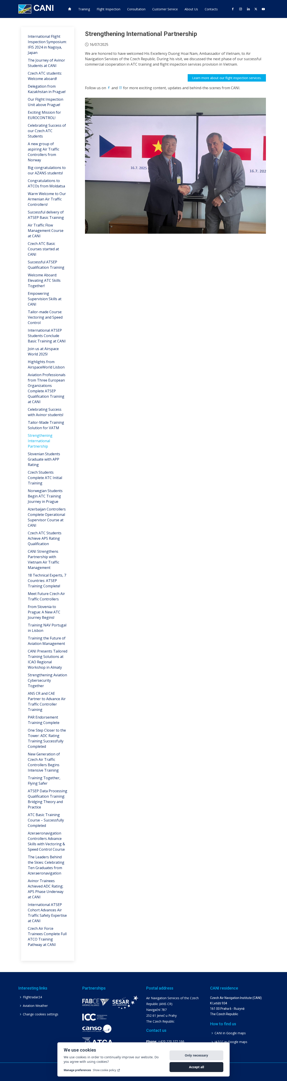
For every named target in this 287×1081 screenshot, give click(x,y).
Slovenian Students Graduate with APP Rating (44, 459)
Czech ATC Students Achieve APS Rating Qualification (44, 538)
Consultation (136, 9)
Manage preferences (77, 1070)
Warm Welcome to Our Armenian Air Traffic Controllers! (47, 199)
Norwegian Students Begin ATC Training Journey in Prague (45, 496)
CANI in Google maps (230, 1033)
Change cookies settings (40, 1014)
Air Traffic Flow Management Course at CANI (45, 230)
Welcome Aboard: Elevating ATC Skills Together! (44, 280)
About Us (191, 9)
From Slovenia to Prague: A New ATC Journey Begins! (44, 612)
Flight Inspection (108, 9)
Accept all (196, 1067)
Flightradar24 (32, 997)
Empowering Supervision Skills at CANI (44, 299)
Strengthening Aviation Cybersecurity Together (47, 680)
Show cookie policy (104, 1070)
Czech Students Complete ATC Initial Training (45, 478)
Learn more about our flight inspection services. (226, 78)
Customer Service (165, 9)
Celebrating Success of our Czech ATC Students (47, 131)
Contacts (211, 9)
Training (84, 9)
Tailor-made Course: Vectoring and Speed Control (45, 317)
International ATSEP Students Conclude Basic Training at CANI (47, 336)
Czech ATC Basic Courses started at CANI (43, 249)
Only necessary (196, 1055)
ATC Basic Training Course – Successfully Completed (46, 820)
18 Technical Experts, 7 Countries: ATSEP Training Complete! (47, 580)
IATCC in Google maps (231, 1041)
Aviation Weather (35, 1005)
